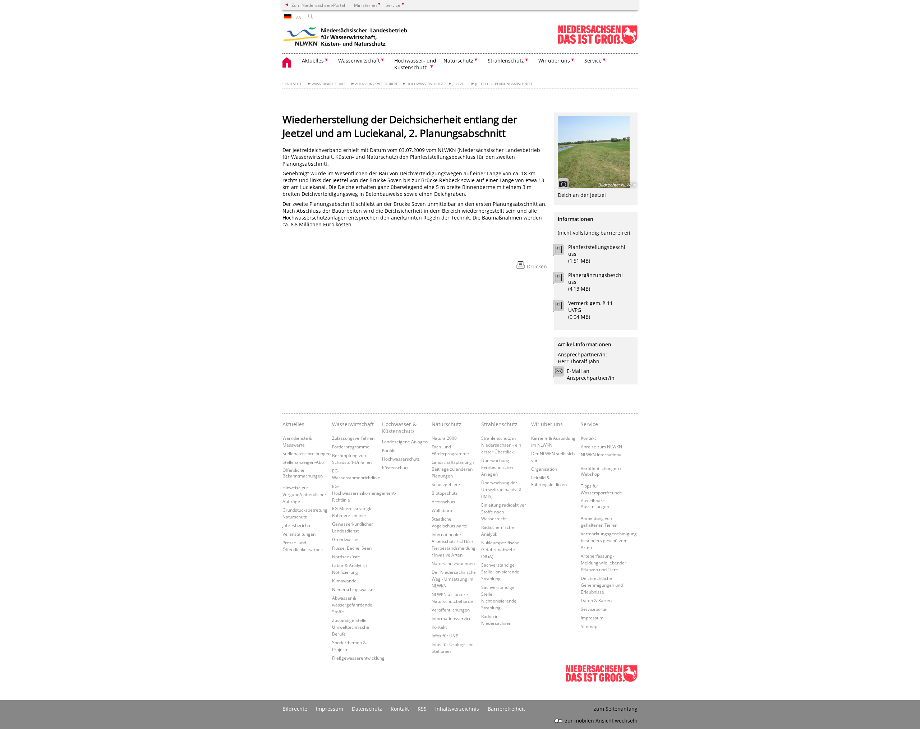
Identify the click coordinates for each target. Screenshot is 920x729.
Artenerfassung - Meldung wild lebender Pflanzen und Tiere (603, 562)
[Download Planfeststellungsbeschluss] (562, 251)
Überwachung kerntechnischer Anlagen (497, 467)
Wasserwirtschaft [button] (359, 60)
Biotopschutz (444, 493)
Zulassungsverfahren (376, 84)
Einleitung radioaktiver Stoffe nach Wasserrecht (503, 511)
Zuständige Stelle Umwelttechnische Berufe (350, 627)
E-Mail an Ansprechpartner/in (591, 374)
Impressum (592, 617)
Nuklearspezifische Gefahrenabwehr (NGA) (500, 549)
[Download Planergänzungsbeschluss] (562, 279)
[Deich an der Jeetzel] (596, 152)
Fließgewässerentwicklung (358, 658)
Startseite (292, 84)
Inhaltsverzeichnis (457, 708)
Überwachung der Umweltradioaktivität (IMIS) (502, 489)
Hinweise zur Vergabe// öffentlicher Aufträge (304, 494)
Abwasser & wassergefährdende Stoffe (352, 604)
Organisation (544, 469)
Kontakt (439, 627)
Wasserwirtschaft (329, 84)
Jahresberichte (297, 525)
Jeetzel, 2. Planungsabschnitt (504, 84)
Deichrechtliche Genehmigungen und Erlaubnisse (602, 585)
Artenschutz (444, 501)
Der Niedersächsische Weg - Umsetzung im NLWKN (454, 579)
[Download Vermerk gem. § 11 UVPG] (562, 307)
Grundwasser (345, 539)
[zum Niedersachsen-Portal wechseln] (598, 42)
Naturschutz (446, 424)
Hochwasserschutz (424, 84)
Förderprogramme (350, 446)
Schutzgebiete (446, 484)
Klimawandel (345, 580)
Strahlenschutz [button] (506, 60)
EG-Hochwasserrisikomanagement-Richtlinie (364, 493)
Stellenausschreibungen (306, 453)
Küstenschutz (395, 467)
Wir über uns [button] (554, 60)
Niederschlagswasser (353, 589)
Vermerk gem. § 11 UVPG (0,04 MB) (590, 310)
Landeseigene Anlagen (405, 441)
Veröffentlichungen (451, 610)
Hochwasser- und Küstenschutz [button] (415, 64)
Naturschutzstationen (453, 563)
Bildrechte (294, 708)
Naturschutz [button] (458, 60)
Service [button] (593, 60)
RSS (422, 708)
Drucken (537, 266)
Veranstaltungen (299, 534)
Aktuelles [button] (313, 60)
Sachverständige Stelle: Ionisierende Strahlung (500, 571)
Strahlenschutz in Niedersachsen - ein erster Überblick (501, 445)
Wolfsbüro (442, 510)
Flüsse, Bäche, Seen (352, 548)
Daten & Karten (596, 600)
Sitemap (589, 626)
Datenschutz (367, 708)
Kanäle (389, 450)
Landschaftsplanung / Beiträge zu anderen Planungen (453, 469)
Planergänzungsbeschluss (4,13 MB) (595, 282)
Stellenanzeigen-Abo (303, 462)
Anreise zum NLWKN (601, 446)
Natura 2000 (444, 438)
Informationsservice (452, 618)
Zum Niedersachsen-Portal (318, 5)
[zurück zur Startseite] (345, 38)
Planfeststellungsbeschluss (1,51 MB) (596, 254)
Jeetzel (459, 84)
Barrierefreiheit (506, 708)
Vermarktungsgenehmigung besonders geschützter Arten (609, 540)
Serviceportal (594, 609)
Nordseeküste (346, 556)
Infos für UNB (445, 635)
